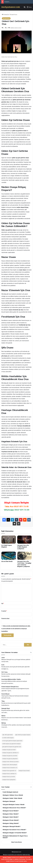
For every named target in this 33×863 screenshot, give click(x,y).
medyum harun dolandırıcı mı (9, 767)
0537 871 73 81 (21, 506)
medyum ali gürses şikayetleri (10, 758)
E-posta (4, 611)
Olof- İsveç (4, 672)
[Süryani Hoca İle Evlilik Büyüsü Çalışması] (24, 540)
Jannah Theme (7, 857)
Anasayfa (6, 14)
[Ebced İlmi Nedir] (8, 556)
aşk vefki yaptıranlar (7, 734)
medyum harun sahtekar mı (9, 773)
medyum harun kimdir (24, 770)
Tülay (3, 701)
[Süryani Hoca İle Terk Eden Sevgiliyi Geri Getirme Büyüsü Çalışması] (24, 556)
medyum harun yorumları (8, 776)
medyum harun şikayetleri (8, 779)
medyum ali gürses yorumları (9, 755)
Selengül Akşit (5, 708)
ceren (3, 657)
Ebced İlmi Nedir (7, 561)
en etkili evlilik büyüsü (8, 737)
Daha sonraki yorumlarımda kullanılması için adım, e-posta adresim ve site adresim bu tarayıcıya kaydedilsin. (15, 628)
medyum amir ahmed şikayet (9, 764)
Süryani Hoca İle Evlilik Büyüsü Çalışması (23, 547)
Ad (2, 603)
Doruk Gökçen (5, 694)
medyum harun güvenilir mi (9, 770)
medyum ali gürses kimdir (9, 749)
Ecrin (2, 664)
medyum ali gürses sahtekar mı (10, 752)
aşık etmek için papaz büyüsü (22, 734)
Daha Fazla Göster (16, 842)
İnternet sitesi (5, 618)
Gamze (3, 715)
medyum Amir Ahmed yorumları (10, 761)
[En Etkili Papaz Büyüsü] (8, 540)
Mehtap (3, 723)
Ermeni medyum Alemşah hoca (9, 686)
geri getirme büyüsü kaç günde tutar (11, 746)
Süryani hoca (13, 14)
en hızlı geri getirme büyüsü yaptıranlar (12, 740)
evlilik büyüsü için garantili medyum (11, 743)
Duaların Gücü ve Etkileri (11, 1)
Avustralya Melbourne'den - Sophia (11, 679)
